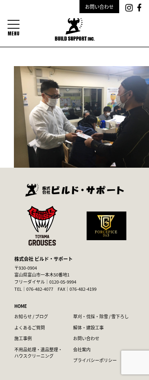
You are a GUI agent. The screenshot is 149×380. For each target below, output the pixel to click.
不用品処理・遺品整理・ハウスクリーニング (38, 352)
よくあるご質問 (29, 327)
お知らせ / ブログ (31, 316)
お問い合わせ (99, 6)
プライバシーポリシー (95, 360)
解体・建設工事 (88, 327)
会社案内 (82, 349)
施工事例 (23, 338)
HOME (20, 306)
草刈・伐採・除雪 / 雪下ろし (101, 316)
